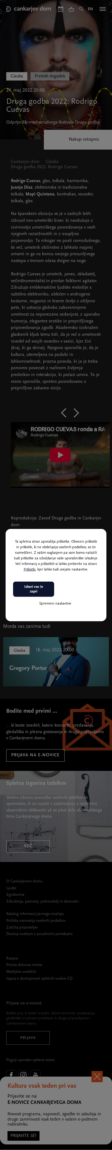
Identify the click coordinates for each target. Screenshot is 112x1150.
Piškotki (29, 569)
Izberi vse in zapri (33, 589)
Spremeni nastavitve (55, 604)
